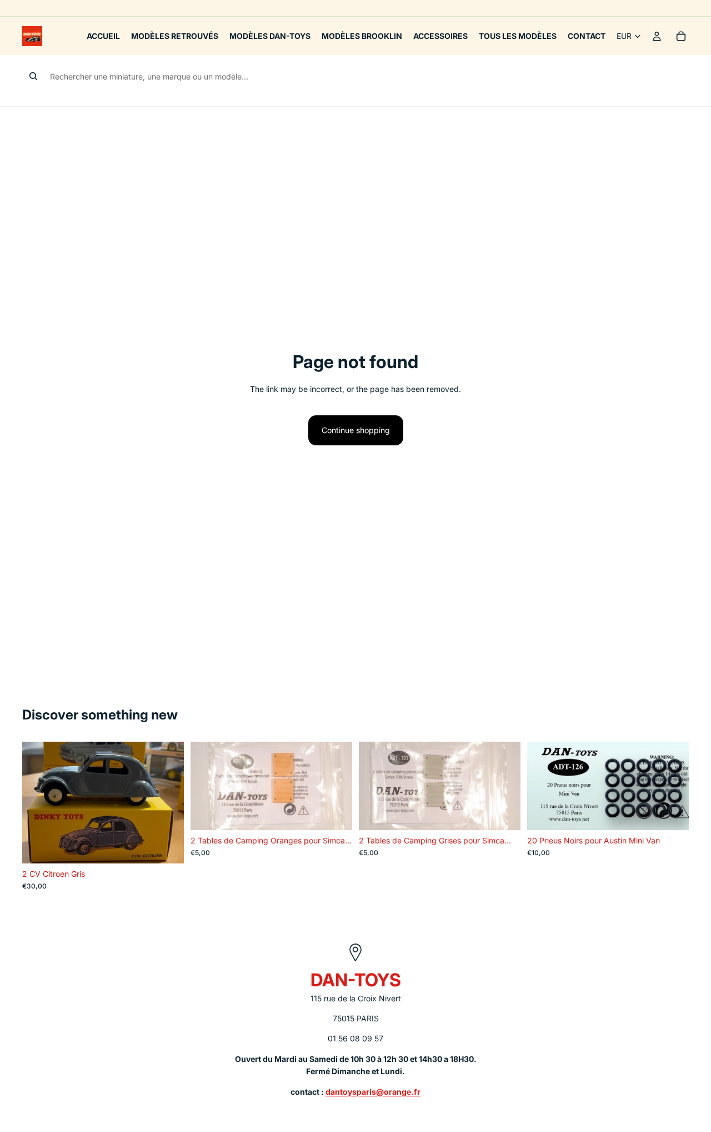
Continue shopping (356, 430)
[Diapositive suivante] (167, 803)
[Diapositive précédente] (39, 803)
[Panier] (681, 36)
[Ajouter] (167, 846)
